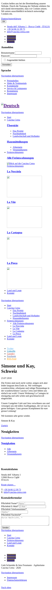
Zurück (4, 425)
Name (9, 503)
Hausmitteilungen (17, 141)
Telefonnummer (14, 509)
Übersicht (12, 125)
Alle (9, 449)
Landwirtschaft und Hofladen (26, 136)
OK (3, 21)
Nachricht (11, 515)
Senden (5, 528)
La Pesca (12, 263)
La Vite (11, 202)
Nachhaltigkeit (19, 133)
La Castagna (14, 232)
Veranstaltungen (20, 150)
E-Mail (10, 506)
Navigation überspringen (12, 76)
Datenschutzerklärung (11, 18)
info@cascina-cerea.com (15, 492)
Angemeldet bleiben (16, 60)
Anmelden (6, 65)
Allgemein (17, 147)
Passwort (5, 56)
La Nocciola (14, 171)
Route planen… (8, 485)
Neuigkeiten (8, 443)
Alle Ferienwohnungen (20, 157)
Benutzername (7, 53)
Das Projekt (18, 131)
